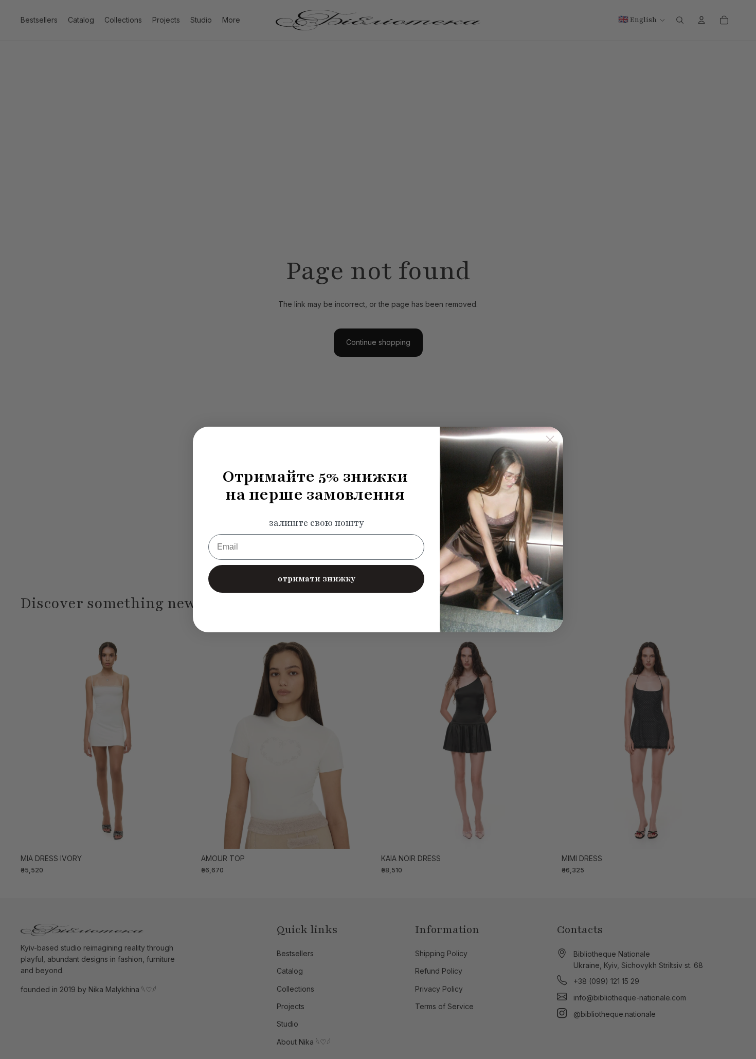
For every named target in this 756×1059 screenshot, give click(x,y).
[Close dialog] (550, 440)
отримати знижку (316, 579)
